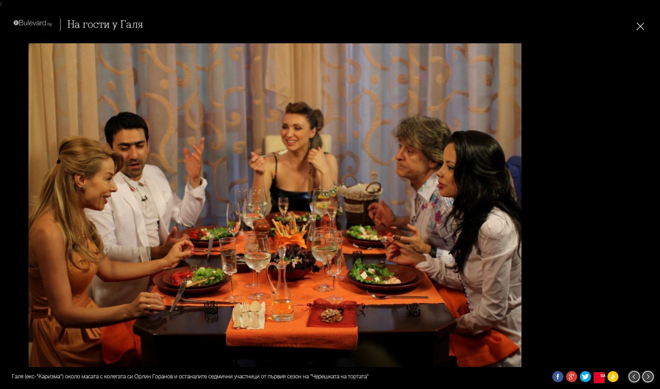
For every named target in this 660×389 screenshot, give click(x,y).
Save (603, 375)
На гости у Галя (105, 25)
